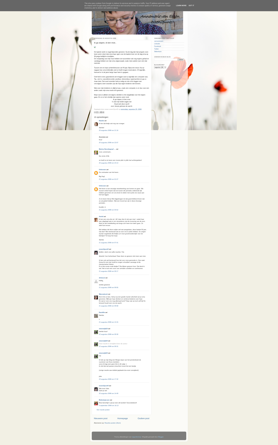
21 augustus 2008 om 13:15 (108, 322)
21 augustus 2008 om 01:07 (108, 179)
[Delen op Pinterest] (103, 112)
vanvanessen (158, 41)
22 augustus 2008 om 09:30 (108, 334)
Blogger (160, 437)
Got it (191, 6)
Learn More (181, 6)
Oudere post (143, 418)
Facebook (157, 46)
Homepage (122, 418)
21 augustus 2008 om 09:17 (108, 271)
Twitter (156, 49)
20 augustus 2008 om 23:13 (108, 163)
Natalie (101, 121)
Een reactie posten (103, 410)
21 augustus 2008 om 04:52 (108, 210)
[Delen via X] (99, 112)
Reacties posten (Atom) (113, 423)
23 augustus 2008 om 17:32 (108, 379)
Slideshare (157, 51)
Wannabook (103, 294)
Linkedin (157, 44)
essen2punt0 (104, 249)
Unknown (102, 169)
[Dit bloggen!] (97, 112)
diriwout (102, 278)
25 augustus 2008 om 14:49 (108, 393)
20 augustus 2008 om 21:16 (108, 130)
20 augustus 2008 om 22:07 (108, 142)
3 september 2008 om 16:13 (108, 405)
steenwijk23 (103, 328)
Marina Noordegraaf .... (107, 149)
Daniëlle (102, 312)
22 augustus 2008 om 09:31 (108, 346)
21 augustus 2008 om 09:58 (108, 306)
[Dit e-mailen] (95, 112)
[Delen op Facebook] (101, 112)
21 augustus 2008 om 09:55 (108, 287)
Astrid (101, 216)
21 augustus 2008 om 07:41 (108, 242)
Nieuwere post (100, 418)
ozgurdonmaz (136, 437)
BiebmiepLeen (104, 400)
